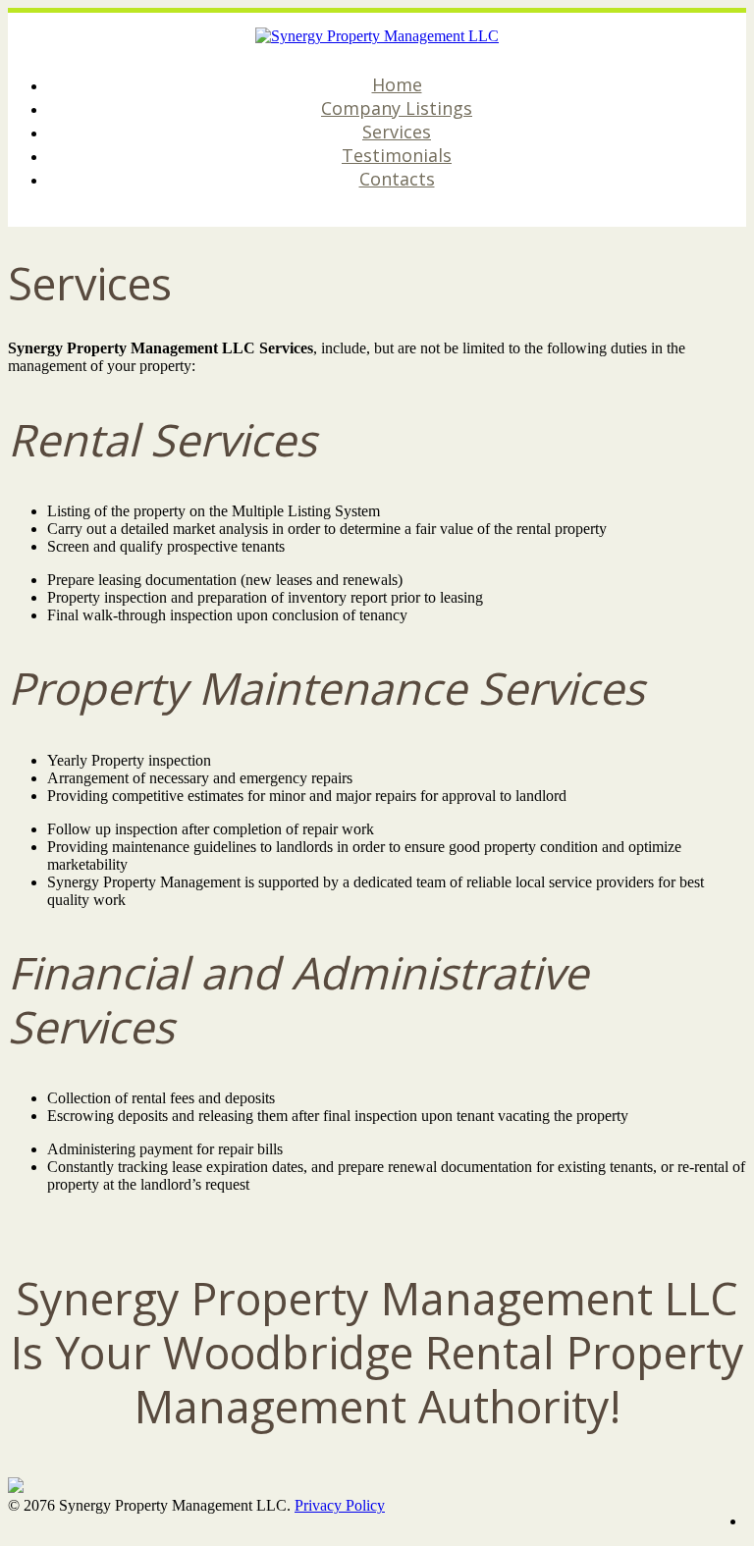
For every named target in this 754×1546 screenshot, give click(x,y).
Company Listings (396, 108)
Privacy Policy (340, 1505)
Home (397, 84)
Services (396, 131)
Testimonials (397, 155)
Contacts (397, 178)
